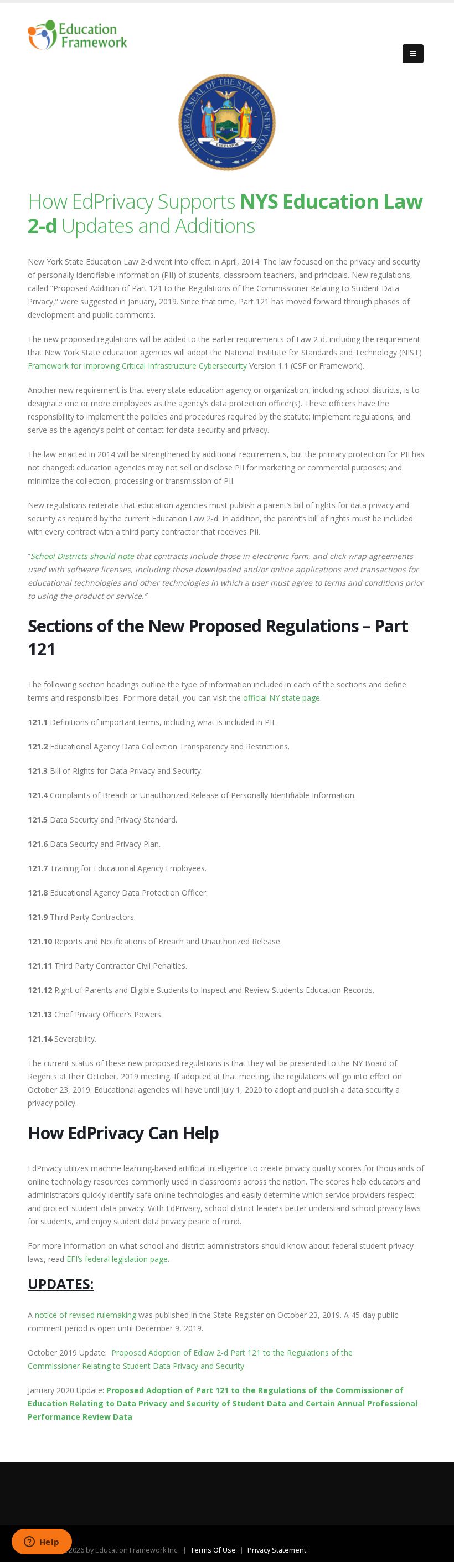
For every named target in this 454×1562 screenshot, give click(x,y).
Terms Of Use (213, 1550)
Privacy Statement (276, 1550)
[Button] (413, 53)
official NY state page (281, 697)
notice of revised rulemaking (85, 1315)
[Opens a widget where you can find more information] (41, 1542)
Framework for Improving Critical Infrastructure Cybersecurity (137, 365)
